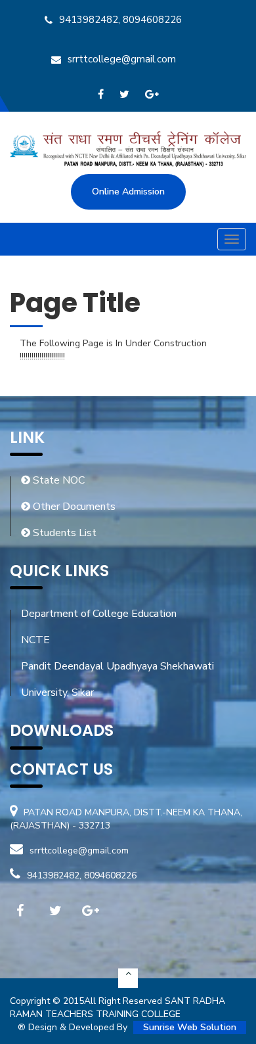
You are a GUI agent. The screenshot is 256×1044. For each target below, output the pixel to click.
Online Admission (128, 191)
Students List (63, 533)
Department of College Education (99, 613)
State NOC (57, 480)
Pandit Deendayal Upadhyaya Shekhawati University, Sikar (117, 679)
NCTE (35, 640)
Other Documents (73, 506)
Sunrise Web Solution (189, 1027)
